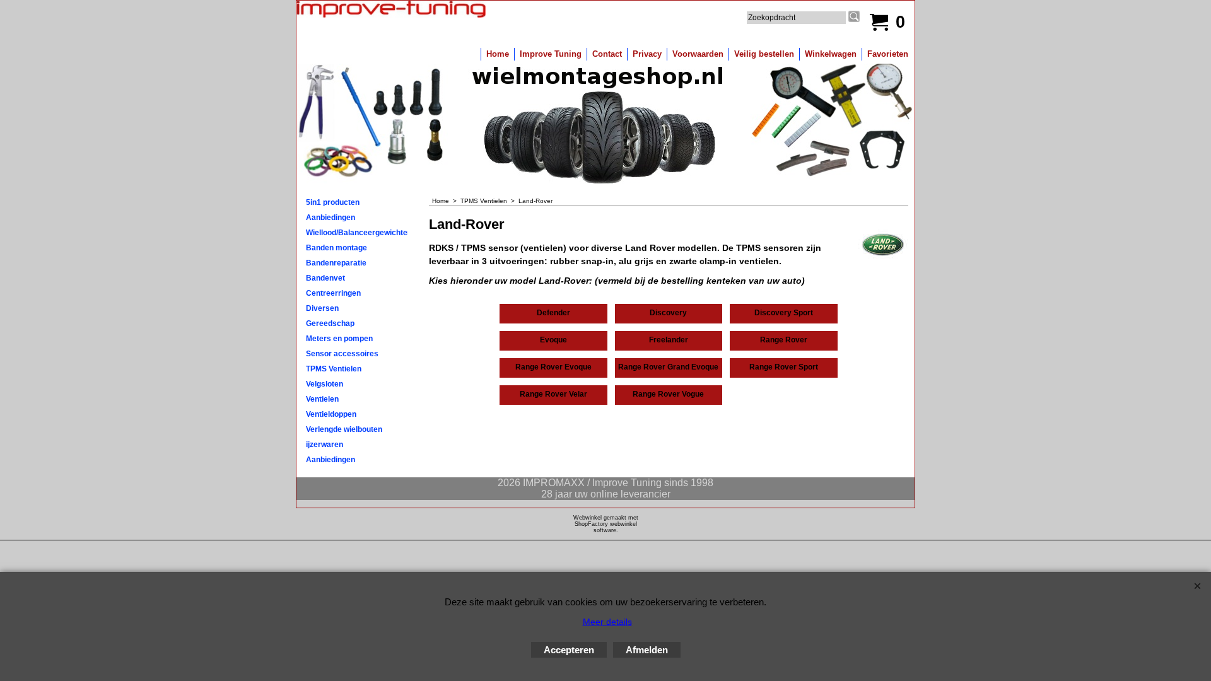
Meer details (607, 622)
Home (497, 54)
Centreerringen (333, 293)
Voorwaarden (697, 54)
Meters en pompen (339, 338)
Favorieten (887, 54)
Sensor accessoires (342, 353)
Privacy (647, 54)
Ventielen (322, 399)
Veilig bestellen (764, 54)
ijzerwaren (324, 444)
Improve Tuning (551, 54)
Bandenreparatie (336, 263)
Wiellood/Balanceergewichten (357, 232)
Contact (607, 54)
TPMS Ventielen (333, 368)
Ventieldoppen (331, 414)
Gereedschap (330, 323)
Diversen (322, 308)
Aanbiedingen (330, 217)
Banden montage (336, 247)
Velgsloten (324, 384)
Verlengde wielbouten (344, 429)
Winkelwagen (831, 54)
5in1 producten (333, 202)
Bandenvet (325, 278)
